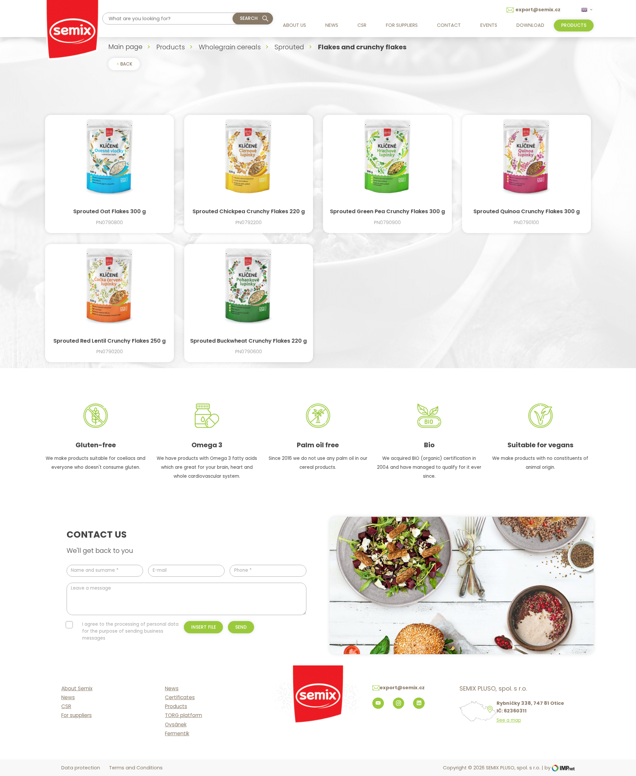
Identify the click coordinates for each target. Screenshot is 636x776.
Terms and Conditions (136, 767)
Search (249, 18)
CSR (361, 25)
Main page (125, 46)
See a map (509, 720)
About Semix (76, 688)
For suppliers (402, 25)
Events (488, 25)
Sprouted (289, 47)
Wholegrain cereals (230, 47)
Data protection (80, 767)
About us (294, 25)
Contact (449, 25)
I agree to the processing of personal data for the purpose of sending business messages (130, 631)
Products (170, 47)
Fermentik (177, 733)
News (331, 25)
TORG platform (183, 715)
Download (530, 25)
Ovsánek (175, 724)
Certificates (180, 697)
